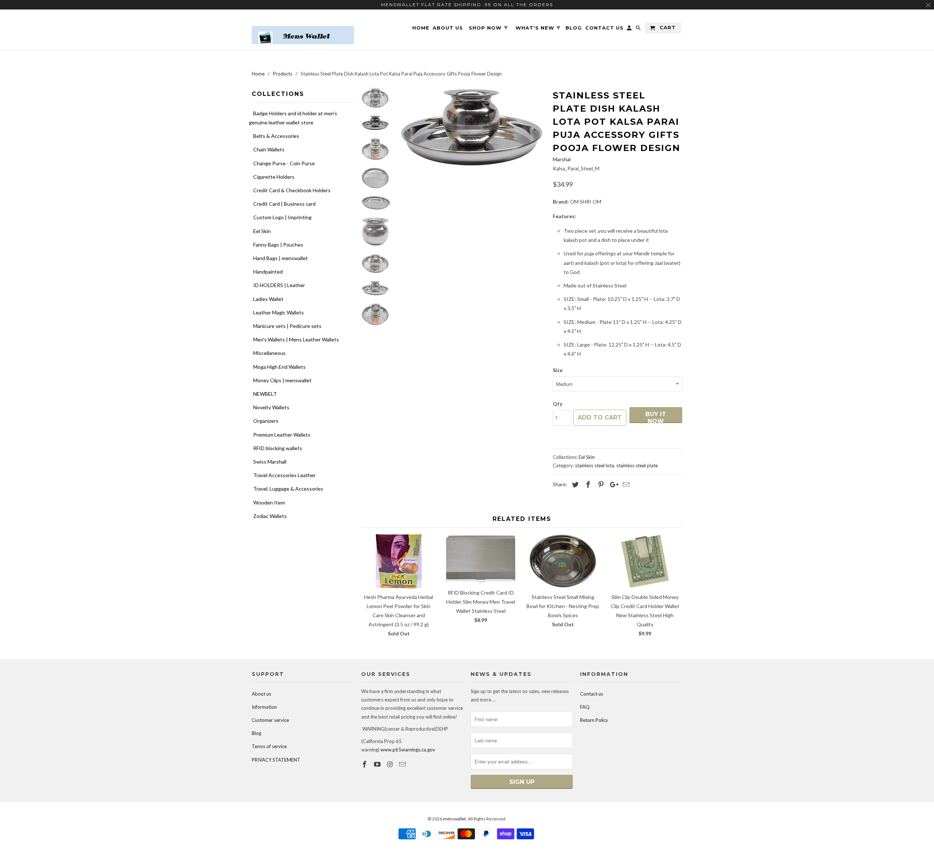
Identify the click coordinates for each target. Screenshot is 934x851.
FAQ (585, 707)
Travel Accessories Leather (284, 475)
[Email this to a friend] (625, 484)
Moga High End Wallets (279, 367)
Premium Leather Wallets (281, 435)
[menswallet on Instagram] (391, 764)
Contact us (591, 694)
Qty (557, 404)
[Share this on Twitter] (574, 484)
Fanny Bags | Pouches (278, 244)
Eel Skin (262, 231)
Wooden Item (269, 502)
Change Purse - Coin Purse (284, 163)
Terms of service (269, 746)
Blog (256, 733)
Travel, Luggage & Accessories (288, 489)
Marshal (562, 159)
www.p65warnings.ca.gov (408, 750)
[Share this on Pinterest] (600, 484)
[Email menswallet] (403, 764)
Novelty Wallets (271, 407)
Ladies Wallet (268, 299)
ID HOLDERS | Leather (279, 285)
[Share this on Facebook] (587, 484)
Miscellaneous (269, 353)
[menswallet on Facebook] (365, 764)
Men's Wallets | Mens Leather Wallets (296, 339)
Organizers (265, 421)
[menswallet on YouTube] (378, 764)
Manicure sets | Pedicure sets (287, 326)
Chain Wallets (269, 149)
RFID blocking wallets (277, 448)
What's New (538, 27)
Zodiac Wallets (270, 516)
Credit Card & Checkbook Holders (292, 190)
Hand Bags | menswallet (280, 258)
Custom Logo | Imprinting (282, 217)
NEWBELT (265, 394)
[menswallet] (303, 29)
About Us (448, 28)
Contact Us (604, 28)
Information (264, 707)
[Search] (639, 29)
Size (558, 370)
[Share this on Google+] (612, 484)
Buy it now (655, 417)
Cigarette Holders (273, 177)
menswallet (454, 818)
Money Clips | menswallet (282, 380)
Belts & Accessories (276, 136)
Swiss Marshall (269, 462)
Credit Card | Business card (284, 204)
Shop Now (488, 27)
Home (420, 28)
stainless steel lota (594, 465)
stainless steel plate (637, 465)
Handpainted (268, 271)
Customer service (270, 720)
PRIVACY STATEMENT (276, 760)
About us (261, 694)
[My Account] (630, 29)
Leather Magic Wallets (278, 312)
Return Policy (594, 720)
